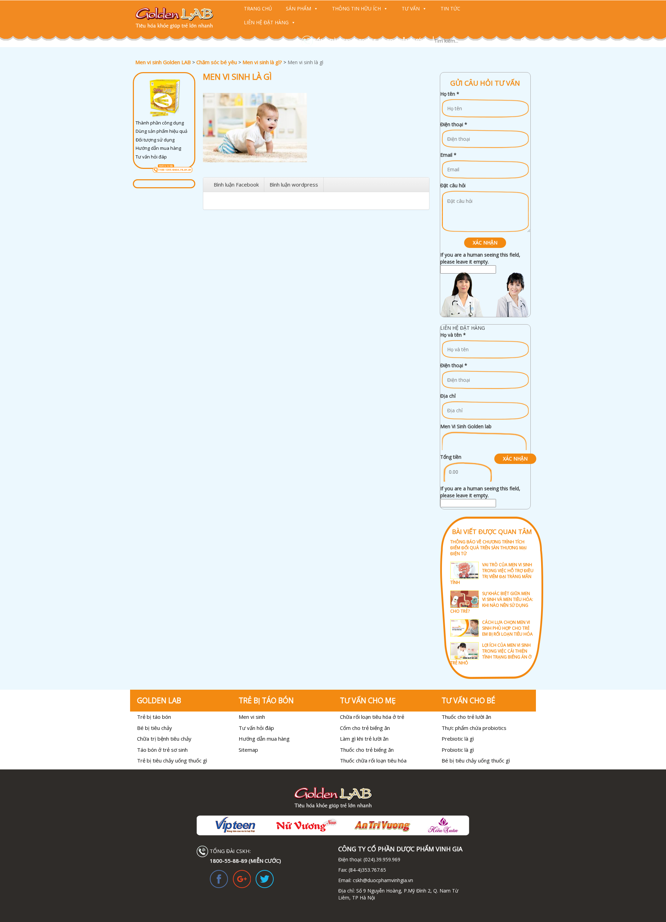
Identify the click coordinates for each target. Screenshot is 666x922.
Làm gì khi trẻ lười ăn (364, 738)
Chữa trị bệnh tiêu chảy (164, 738)
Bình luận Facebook (236, 184)
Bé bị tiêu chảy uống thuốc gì (476, 760)
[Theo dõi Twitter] (265, 878)
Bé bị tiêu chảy (154, 727)
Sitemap (248, 749)
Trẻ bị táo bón (154, 716)
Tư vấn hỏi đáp (151, 157)
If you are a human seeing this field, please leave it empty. (480, 258)
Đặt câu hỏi (453, 185)
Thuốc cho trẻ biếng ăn (367, 749)
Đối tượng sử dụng (155, 140)
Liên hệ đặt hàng (266, 22)
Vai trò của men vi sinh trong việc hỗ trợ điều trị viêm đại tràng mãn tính (491, 573)
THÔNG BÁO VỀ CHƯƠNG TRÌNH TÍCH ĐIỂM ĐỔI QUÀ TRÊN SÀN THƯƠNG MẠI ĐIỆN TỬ (488, 548)
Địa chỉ (448, 396)
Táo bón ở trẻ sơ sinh (162, 749)
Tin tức (450, 8)
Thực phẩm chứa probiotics (474, 727)
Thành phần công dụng (160, 123)
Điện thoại (453, 124)
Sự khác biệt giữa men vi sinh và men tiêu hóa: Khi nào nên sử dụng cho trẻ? (491, 602)
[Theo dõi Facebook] (219, 878)
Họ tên (449, 94)
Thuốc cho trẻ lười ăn (466, 716)
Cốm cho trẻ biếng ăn (365, 727)
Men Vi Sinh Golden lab (466, 426)
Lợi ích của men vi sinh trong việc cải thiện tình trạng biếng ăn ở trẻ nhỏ (490, 654)
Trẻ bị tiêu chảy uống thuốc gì (172, 760)
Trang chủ (258, 8)
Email (448, 155)
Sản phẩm (298, 8)
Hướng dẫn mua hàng (158, 148)
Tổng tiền (450, 457)
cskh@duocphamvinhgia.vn (382, 880)
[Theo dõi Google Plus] (242, 878)
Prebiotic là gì (458, 738)
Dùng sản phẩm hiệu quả (161, 131)
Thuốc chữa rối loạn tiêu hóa (373, 760)
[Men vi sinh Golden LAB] (181, 18)
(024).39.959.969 (381, 859)
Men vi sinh (252, 716)
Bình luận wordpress (294, 184)
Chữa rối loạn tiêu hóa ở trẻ (372, 716)
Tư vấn (411, 8)
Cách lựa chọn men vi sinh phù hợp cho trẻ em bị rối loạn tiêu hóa (507, 628)
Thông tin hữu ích (356, 8)
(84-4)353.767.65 (367, 870)
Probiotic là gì (458, 749)
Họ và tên (453, 334)
